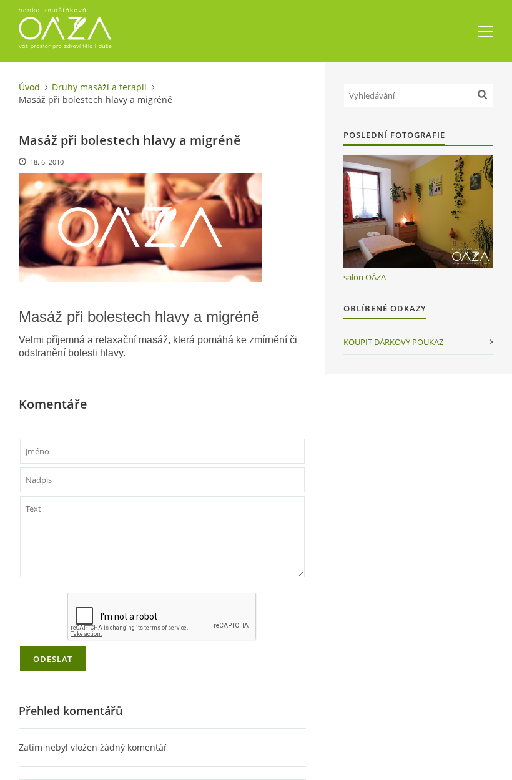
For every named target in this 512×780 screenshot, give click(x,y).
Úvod (29, 87)
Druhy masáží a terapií (99, 87)
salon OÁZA (364, 277)
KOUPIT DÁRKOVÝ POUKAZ (393, 342)
